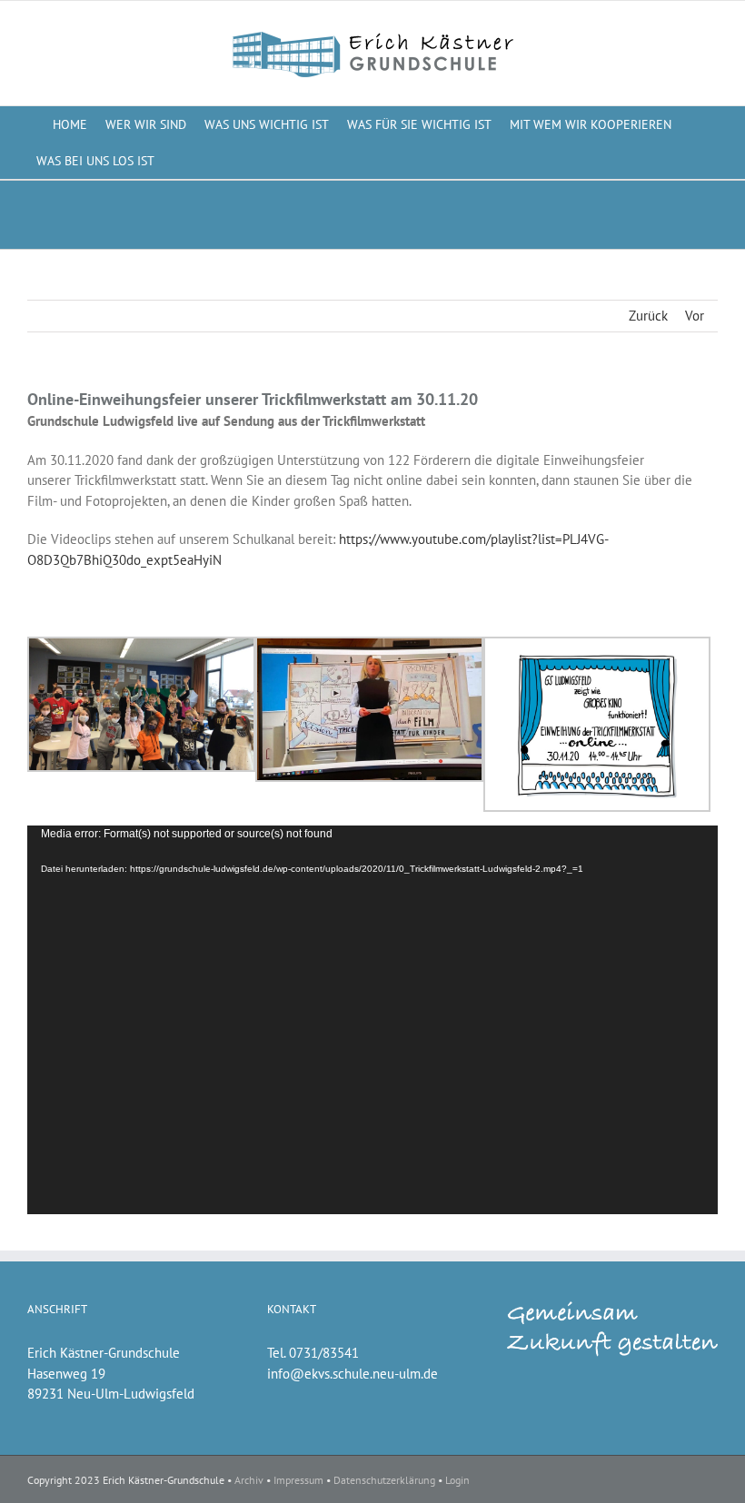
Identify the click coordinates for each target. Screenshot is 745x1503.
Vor (694, 315)
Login (457, 1480)
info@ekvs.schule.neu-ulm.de (352, 1373)
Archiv (248, 1480)
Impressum (298, 1480)
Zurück (648, 315)
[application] (372, 1019)
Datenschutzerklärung (384, 1480)
